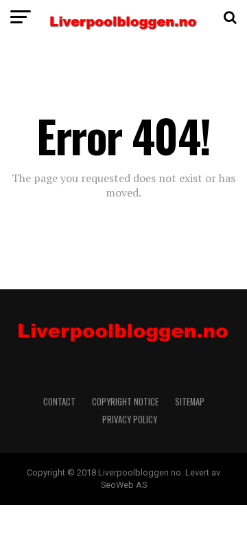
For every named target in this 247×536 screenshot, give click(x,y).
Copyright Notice (125, 401)
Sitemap (189, 401)
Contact (59, 401)
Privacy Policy (130, 419)
